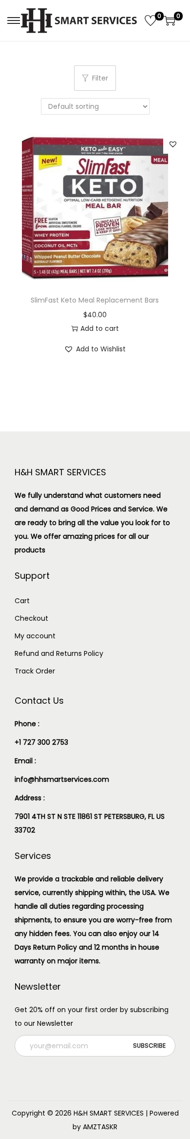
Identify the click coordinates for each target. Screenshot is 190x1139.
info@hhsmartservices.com (62, 779)
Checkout (31, 618)
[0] (150, 20)
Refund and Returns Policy (59, 653)
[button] (173, 144)
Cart (22, 601)
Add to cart (99, 328)
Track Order (35, 671)
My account (35, 636)
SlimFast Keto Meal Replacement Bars (95, 300)
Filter (100, 78)
